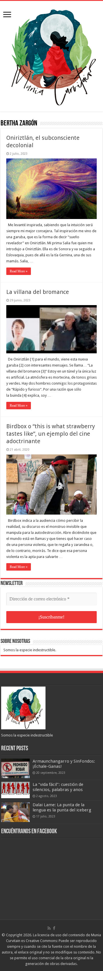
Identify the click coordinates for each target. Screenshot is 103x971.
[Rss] (49, 928)
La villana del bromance (37, 291)
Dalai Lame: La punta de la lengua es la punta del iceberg (62, 807)
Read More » (18, 271)
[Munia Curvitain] (51, 55)
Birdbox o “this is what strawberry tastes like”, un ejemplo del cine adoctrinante (50, 434)
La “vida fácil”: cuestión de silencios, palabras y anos (58, 787)
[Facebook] (54, 928)
